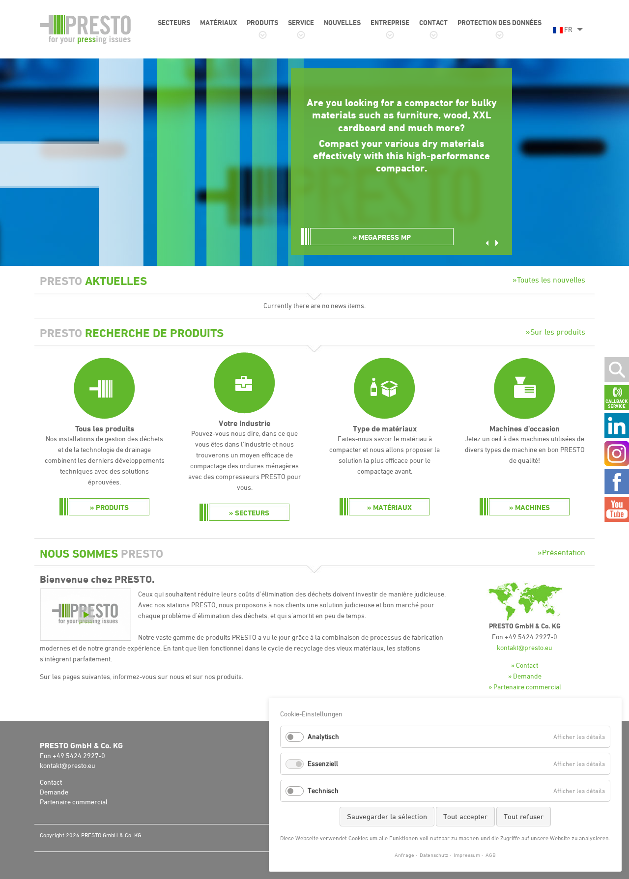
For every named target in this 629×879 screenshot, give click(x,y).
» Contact (524, 665)
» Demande (525, 676)
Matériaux (392, 507)
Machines (532, 507)
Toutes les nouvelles (551, 279)
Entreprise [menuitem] (390, 22)
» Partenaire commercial (524, 686)
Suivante (496, 243)
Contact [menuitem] (433, 22)
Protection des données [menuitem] (499, 22)
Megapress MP (385, 237)
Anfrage (404, 854)
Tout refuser (523, 816)
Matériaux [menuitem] (218, 22)
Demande (54, 792)
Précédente (487, 243)
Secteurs (252, 513)
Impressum (467, 854)
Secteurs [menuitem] (174, 22)
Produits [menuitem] (262, 22)
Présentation (563, 552)
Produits (112, 507)
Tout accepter (465, 816)
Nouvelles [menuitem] (342, 22)
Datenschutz (434, 854)
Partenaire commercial (74, 801)
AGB (491, 854)
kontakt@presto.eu (524, 647)
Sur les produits (557, 331)
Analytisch (323, 736)
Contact (51, 782)
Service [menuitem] (301, 22)
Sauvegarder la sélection (387, 816)
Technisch (323, 790)
